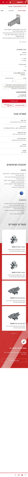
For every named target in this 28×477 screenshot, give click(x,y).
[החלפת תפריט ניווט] (25, 2)
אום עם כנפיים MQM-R (17, 298)
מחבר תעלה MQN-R (18, 247)
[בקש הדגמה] (22, 475)
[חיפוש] (3, 2)
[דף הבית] (20, 2)
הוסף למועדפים (19, 105)
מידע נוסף (24, 41)
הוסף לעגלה (13, 101)
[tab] (21, 11)
